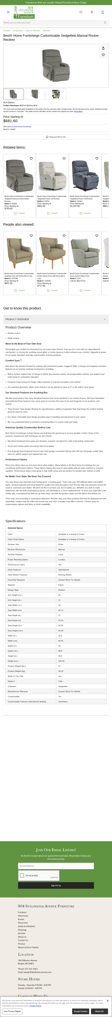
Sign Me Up (56, 885)
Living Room (18, 31)
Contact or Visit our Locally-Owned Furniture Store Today (56, 2)
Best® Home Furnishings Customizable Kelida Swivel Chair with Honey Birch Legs (52, 276)
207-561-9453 (31, 969)
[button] (8, 12)
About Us (22, 937)
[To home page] (24, 12)
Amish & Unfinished (26, 926)
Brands (21, 919)
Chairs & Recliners (33, 31)
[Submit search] (105, 22)
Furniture (6, 31)
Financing (22, 930)
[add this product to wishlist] (103, 55)
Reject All (99, 1011)
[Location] (92, 12)
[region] (56, 1006)
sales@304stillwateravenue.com (37, 972)
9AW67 (13, 129)
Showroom (23, 923)
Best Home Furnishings (22, 127)
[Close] (108, 1001)
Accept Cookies (80, 1011)
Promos (21, 944)
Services (21, 933)
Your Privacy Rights (12, 1011)
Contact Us (23, 940)
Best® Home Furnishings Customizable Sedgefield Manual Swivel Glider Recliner (19, 198)
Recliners (46, 31)
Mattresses (23, 916)
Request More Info (58, 137)
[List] (81, 12)
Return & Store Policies (28, 947)
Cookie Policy (35, 1006)
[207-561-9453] (102, 12)
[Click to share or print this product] (103, 48)
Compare (21, 213)
